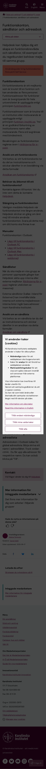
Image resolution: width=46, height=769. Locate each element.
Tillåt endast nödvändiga (23, 415)
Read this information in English (19, 408)
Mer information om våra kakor (19, 404)
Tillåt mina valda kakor (23, 422)
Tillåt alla (23, 429)
